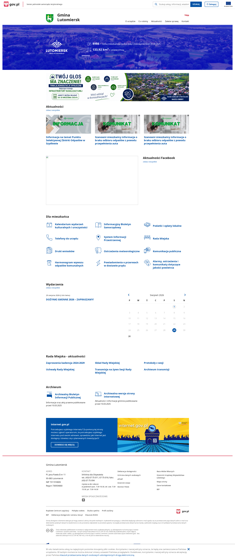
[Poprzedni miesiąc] (129, 295)
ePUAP (120, 479)
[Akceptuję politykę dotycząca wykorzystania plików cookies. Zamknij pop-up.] (188, 549)
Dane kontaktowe (164, 485)
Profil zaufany (107, 510)
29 (174, 330)
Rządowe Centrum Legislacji (57, 510)
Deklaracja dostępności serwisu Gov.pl (67, 515)
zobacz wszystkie (53, 110)
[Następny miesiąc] (185, 295)
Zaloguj (213, 5)
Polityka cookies (78, 510)
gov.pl (185, 512)
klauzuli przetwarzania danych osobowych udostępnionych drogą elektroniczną (97, 555)
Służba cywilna (93, 510)
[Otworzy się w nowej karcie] (83, 500)
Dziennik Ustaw (124, 483)
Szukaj (196, 4)
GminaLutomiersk (68, 17)
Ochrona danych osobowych (129, 475)
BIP (158, 489)
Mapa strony (162, 481)
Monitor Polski (123, 487)
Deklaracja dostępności (127, 471)
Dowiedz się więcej (65, 444)
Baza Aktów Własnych (165, 471)
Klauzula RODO (91, 515)
